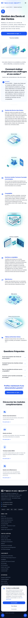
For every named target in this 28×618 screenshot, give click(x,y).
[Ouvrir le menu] (25, 3)
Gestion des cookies (9, 613)
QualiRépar (3, 559)
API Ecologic (4, 563)
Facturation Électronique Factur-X (8, 557)
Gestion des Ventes (5, 536)
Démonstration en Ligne (13, 392)
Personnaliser (14, 609)
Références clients (5, 585)
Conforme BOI (4, 570)
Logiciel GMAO (9, 7)
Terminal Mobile (4, 523)
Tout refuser (14, 606)
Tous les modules (14, 38)
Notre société (4, 581)
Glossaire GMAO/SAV (6, 577)
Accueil (2, 7)
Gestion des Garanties (6, 539)
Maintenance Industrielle (6, 545)
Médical (3, 543)
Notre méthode (4, 583)
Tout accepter (14, 602)
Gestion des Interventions (6, 518)
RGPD (2, 613)
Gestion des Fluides (5, 567)
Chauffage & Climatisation (7, 541)
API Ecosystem (4, 565)
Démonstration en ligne (13, 33)
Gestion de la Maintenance (7, 520)
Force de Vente (4, 537)
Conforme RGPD (4, 569)
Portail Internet (4, 527)
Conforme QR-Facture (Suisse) (8, 561)
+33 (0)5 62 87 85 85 (7, 502)
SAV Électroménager (5, 549)
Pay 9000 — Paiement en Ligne (8, 525)
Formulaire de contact (7, 504)
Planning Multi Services (6, 521)
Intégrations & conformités (7, 555)
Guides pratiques (5, 579)
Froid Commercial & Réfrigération (8, 547)
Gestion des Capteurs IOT (7, 529)
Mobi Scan (3, 516)
